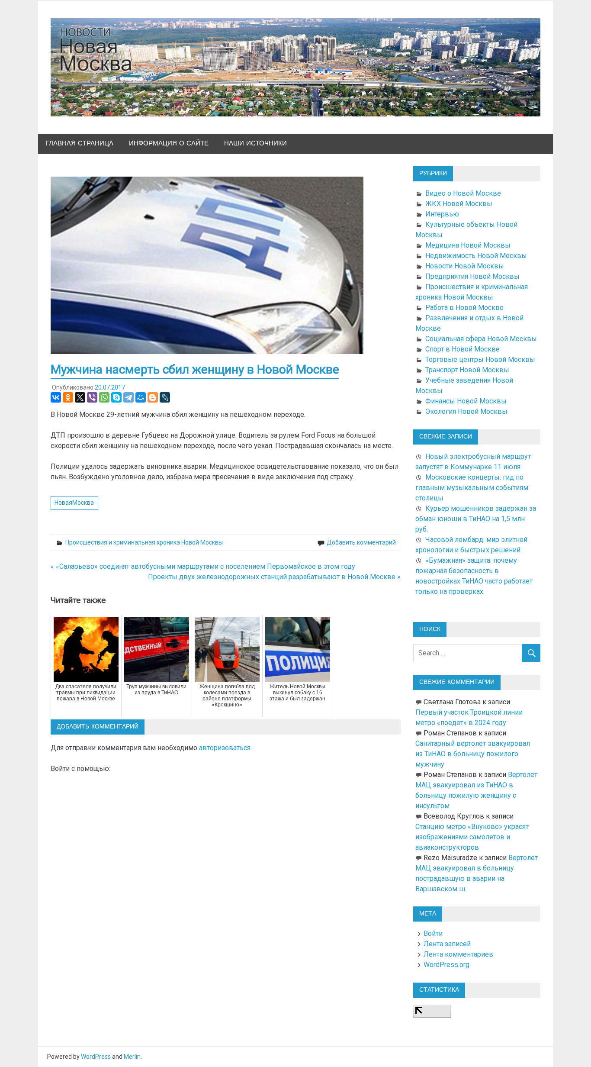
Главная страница (79, 143)
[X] (80, 397)
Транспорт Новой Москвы (467, 370)
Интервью (442, 214)
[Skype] (116, 397)
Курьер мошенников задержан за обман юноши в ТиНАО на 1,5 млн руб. (475, 518)
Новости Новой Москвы (464, 266)
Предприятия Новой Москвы (472, 276)
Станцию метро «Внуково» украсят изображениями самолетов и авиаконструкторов (472, 836)
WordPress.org (446, 965)
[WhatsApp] (104, 397)
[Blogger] (153, 397)
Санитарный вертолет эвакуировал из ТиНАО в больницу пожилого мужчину (472, 753)
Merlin (132, 1056)
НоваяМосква (74, 502)
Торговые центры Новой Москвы (480, 359)
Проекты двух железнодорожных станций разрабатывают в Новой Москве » (274, 577)
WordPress (96, 1056)
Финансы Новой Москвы (466, 401)
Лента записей (447, 944)
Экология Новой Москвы (466, 411)
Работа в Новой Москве (464, 307)
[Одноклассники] (68, 397)
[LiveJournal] (165, 397)
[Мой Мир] (140, 397)
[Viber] (92, 397)
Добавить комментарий (361, 542)
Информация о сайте (169, 143)
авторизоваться (225, 748)
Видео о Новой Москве (463, 193)
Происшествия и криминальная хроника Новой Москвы (144, 542)
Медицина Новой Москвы (468, 245)
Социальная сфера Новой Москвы (481, 339)
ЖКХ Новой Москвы (458, 204)
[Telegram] (128, 397)
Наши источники (255, 143)
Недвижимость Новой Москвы (476, 255)
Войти (433, 933)
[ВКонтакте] (56, 397)
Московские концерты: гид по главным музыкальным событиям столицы (471, 487)
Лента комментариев (458, 954)
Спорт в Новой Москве (462, 349)
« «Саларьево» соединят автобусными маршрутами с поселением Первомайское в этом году (203, 566)
